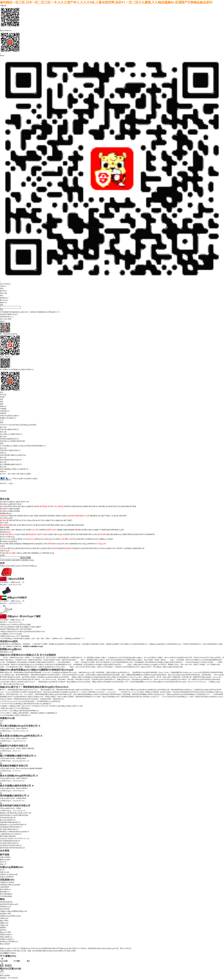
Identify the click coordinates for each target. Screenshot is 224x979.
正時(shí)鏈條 (45, 520)
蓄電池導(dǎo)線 (48, 553)
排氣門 (70, 520)
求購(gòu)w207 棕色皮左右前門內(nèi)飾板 (16, 624)
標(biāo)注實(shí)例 (10, 968)
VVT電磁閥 (102, 530)
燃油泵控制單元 (139, 534)
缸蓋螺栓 (85, 506)
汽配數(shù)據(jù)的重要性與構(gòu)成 (13, 911)
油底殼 (19, 525)
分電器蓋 (19, 539)
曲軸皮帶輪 (110, 530)
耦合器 (49, 548)
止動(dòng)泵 (57, 534)
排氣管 (64, 516)
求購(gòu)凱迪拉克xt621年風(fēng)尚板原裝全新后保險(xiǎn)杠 (23, 631)
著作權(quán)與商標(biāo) (9, 941)
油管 (77, 534)
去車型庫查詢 (16, 560)
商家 (1, 305)
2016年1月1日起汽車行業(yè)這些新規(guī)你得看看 (18, 425)
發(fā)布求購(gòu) (30, 566)
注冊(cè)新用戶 (5, 857)
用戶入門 (3, 862)
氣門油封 (114, 506)
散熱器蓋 (61, 548)
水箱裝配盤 (127, 548)
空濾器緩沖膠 (21, 516)
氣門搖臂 (10, 520)
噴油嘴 (103, 534)
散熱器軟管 (68, 548)
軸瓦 (8, 530)
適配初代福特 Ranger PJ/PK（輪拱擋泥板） (16, 636)
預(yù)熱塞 (77, 539)
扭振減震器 (39, 544)
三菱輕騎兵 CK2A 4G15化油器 (11, 634)
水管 (99, 548)
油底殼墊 (73, 506)
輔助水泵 (141, 548)
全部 (27, 502)
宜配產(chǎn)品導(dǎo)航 (9, 874)
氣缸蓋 (79, 506)
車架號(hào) (4, 298)
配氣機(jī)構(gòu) (6, 513)
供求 (1, 399)
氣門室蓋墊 (43, 506)
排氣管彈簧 (43, 516)
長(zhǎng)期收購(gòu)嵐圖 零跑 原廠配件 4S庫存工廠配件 (21, 627)
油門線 (2, 534)
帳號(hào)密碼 (5, 859)
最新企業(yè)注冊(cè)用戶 (19, 813)
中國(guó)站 (4, 918)
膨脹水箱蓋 (89, 548)
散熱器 (54, 548)
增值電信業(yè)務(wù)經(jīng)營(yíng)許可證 (103, 948)
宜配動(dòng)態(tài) (7, 939)
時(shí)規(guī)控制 (6, 518)
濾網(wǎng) (118, 534)
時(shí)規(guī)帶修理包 (86, 544)
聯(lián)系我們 (5, 944)
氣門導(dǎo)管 (18, 520)
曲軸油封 (19, 530)
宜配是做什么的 (5, 906)
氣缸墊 (2, 506)
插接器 (110, 539)
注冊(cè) (3, 286)
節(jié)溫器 (7, 548)
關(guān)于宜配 (5, 932)
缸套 (23, 530)
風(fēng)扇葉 (31, 548)
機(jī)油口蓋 (106, 506)
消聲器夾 (58, 516)
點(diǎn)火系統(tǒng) (7, 537)
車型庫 (2, 397)
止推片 (12, 530)
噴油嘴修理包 (150, 534)
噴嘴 (80, 534)
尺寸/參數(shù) (8, 955)
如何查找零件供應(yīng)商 (9, 904)
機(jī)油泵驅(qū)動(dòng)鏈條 (61, 525)
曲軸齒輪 (71, 530)
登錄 (1, 288)
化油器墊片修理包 (69, 534)
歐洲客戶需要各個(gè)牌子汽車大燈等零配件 (16, 629)
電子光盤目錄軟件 (6, 894)
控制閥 (2, 555)
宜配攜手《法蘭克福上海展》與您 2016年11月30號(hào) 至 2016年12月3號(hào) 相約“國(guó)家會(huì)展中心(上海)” (42, 706)
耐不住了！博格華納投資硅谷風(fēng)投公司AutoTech (39, 686)
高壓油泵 (131, 534)
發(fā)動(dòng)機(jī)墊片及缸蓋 (10, 504)
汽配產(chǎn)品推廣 (7, 882)
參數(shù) (3, 302)
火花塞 (70, 539)
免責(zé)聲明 (71, 951)
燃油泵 (45, 534)
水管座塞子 (119, 548)
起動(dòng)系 (4, 551)
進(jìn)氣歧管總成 (123, 506)
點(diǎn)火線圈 (32, 539)
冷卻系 (2, 546)
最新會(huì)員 (4, 813)
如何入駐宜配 (4, 909)
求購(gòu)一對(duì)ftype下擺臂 (24, 616)
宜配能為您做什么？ (7, 316)
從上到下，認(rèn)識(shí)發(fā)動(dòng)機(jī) (15, 474)
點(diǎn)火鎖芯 (43, 539)
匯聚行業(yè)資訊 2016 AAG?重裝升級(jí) (15, 708)
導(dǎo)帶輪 (4, 544)
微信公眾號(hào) (6, 30)
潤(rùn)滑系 (4, 523)
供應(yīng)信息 (15, 566)
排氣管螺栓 (51, 516)
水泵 (1, 548)
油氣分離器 (110, 534)
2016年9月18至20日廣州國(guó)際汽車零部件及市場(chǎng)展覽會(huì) (26, 703)
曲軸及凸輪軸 (4, 527)
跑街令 (2, 55)
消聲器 (36, 516)
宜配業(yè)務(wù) (6, 934)
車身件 (23, 502)
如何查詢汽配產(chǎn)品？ (9, 314)
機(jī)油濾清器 (5, 525)
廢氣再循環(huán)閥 (82, 516)
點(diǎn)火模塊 (54, 539)
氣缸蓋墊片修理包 (11, 506)
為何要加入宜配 (5, 913)
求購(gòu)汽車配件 (17, 597)
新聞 (1, 404)
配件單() (3, 291)
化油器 (17, 534)
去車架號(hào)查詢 (27, 560)
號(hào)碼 (3, 293)
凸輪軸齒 (59, 530)
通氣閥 (124, 534)
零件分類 (3, 394)
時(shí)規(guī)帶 (100, 544)
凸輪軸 (65, 530)
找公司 (2, 870)
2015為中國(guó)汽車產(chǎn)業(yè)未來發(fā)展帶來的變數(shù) (23, 446)
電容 (82, 539)
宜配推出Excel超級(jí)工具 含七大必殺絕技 (33, 654)
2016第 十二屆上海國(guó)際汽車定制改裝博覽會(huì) (20, 710)
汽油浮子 (39, 534)
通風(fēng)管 (51, 530)
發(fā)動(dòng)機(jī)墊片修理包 (28, 506)
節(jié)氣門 (101, 516)
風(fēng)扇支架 (42, 548)
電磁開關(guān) (36, 553)
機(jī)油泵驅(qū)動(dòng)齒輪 (88, 530)
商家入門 (3, 864)
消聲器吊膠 (12, 516)
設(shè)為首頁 (5, 284)
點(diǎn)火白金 (5, 539)
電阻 (66, 539)
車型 (1, 295)
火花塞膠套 (88, 539)
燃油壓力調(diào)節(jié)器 (91, 534)
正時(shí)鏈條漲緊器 (71, 544)
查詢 (1, 310)
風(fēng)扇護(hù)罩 (108, 548)
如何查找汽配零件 (6, 902)
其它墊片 (51, 506)
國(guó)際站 (4, 920)
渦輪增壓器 (93, 516)
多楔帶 (49, 544)
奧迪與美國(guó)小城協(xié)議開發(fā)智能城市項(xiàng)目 (42, 669)
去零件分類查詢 (5, 560)
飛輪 (76, 530)
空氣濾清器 (4, 516)
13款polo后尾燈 (15, 578)
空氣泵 (107, 516)
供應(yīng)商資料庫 (6, 877)
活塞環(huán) (30, 530)
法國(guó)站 (4, 925)
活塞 (36, 530)
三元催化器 (114, 516)
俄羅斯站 (3, 927)
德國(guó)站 (4, 923)
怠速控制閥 (71, 516)
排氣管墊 (67, 506)
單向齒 (2, 553)
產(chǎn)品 (4, 300)
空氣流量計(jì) (10, 534)
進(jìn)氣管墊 (58, 506)
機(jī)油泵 (13, 525)
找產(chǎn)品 (4, 872)
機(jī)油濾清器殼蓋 (77, 525)
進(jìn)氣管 (29, 516)
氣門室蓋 (133, 506)
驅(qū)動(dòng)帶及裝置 (8, 541)
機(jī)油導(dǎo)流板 (95, 506)
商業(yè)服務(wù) (6, 937)
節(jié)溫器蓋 (15, 548)
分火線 (62, 539)
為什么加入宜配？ (6, 319)
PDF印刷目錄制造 (6, 896)
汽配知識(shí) (4, 411)
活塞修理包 (43, 530)
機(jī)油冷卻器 (40, 525)
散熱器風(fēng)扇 (78, 548)
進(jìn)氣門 (63, 520)
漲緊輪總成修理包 (28, 544)
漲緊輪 (11, 544)
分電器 (13, 539)
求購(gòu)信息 (5, 566)
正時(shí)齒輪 (54, 520)
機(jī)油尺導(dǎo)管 (28, 525)
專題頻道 (3, 413)
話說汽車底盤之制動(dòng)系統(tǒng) (13, 455)
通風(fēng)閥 (119, 530)
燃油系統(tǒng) (5, 532)
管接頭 (95, 548)
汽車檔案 (3, 408)
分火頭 (24, 539)
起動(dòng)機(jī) (10, 553)
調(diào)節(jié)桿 (58, 544)
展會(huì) (3, 406)
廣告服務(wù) (4, 892)
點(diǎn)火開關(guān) (100, 539)
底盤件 (18, 502)
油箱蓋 (50, 534)
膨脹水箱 (24, 548)
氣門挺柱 (3, 520)
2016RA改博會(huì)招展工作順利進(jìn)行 (16, 715)
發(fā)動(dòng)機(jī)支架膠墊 (10, 509)
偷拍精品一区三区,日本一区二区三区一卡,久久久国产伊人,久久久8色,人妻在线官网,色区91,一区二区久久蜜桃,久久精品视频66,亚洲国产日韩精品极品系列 (106, 2)
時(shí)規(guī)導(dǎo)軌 (32, 520)
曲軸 (1, 530)
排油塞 (48, 525)
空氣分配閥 (122, 516)
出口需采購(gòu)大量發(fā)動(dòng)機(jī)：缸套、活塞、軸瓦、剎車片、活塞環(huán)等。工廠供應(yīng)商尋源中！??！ (43, 638)
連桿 (5, 530)
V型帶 (45, 544)
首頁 (1, 392)
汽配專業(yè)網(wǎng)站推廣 (10, 885)
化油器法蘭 (24, 534)
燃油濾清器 (32, 534)
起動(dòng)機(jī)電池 (24, 553)
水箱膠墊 (135, 548)
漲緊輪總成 (18, 544)
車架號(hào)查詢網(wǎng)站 (33, 646)
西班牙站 (3, 930)
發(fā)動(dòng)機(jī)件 (7, 502)
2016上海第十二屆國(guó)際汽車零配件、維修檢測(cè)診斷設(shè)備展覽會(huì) (29, 713)
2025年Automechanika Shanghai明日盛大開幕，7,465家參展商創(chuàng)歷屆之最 (30, 701)
